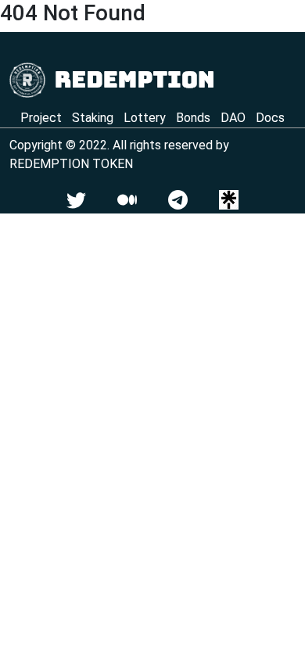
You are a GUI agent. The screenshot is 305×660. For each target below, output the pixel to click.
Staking (92, 117)
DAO (233, 117)
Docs (270, 117)
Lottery (145, 117)
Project (41, 117)
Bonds (193, 117)
